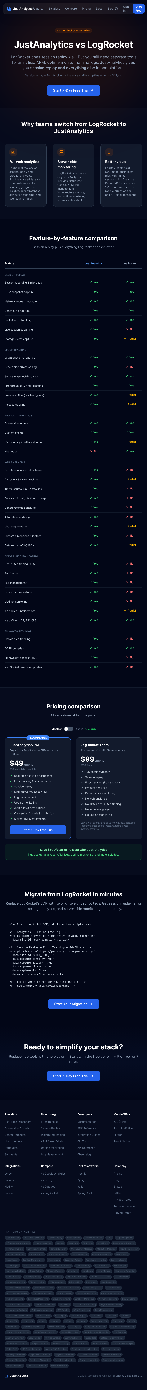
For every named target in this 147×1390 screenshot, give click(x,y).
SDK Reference (86, 1128)
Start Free (139, 8)
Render (9, 1193)
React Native (122, 1141)
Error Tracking (50, 1121)
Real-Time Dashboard (18, 1121)
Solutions (54, 8)
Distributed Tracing (53, 1134)
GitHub (118, 1193)
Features (38, 8)
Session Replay (50, 1128)
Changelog (84, 1154)
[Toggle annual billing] (68, 729)
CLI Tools (83, 1141)
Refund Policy (122, 1212)
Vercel (8, 1173)
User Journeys (14, 1141)
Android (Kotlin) (123, 1128)
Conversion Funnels (17, 1128)
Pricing (86, 8)
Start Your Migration (71, 1004)
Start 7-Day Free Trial (71, 90)
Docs (99, 8)
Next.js (81, 1173)
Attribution (11, 1147)
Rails (80, 1186)
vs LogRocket (49, 1193)
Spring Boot (84, 1193)
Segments (11, 1154)
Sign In (126, 8)
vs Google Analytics (53, 1173)
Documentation (86, 1121)
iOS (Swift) (120, 1121)
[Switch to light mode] (116, 9)
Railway (9, 1180)
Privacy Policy (122, 1199)
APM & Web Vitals (52, 1141)
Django (81, 1180)
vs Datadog (48, 1186)
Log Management (52, 1154)
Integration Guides (88, 1134)
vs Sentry (47, 1180)
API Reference (86, 1147)
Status (118, 1186)
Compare (71, 8)
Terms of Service (124, 1206)
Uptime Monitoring (52, 1147)
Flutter (118, 1134)
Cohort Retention (15, 1134)
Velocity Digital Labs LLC (129, 1375)
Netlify (9, 1186)
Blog (110, 8)
